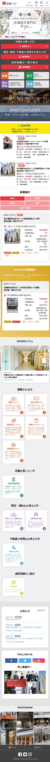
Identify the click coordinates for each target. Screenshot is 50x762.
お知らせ (37, 747)
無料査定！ (26, 57)
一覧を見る (40, 610)
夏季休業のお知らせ (13, 619)
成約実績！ (26, 67)
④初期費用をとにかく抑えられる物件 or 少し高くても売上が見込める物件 (24, 640)
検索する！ (26, 46)
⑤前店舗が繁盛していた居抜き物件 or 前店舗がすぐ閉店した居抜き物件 (24, 629)
